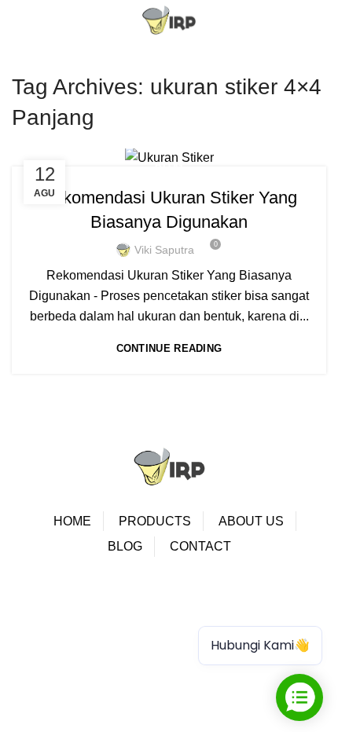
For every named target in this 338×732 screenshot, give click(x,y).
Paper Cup (61, 606)
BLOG (125, 546)
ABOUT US (251, 521)
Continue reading (169, 348)
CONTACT (200, 546)
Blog (168, 165)
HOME (72, 521)
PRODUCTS (155, 521)
